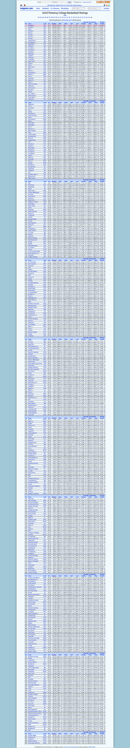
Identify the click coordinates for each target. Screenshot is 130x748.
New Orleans (31, 403)
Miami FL (30, 80)
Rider (29, 724)
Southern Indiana (33, 694)
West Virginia (32, 131)
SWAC (45, 493)
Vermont (30, 492)
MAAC (45, 371)
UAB (29, 267)
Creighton (31, 170)
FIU (29, 399)
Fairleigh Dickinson (33, 685)
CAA (44, 198)
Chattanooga (31, 615)
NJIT (29, 677)
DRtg (65, 23)
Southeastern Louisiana (34, 587)
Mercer (30, 392)
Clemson (30, 99)
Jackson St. (31, 692)
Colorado (30, 159)
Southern (30, 567)
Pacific (30, 242)
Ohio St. (30, 71)
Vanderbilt (31, 44)
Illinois (30, 33)
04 (43, 17)
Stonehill (30, 679)
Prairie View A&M (33, 577)
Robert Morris (32, 300)
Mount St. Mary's (33, 559)
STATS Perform (91, 747)
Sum (45, 247)
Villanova (30, 86)
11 (58, 17)
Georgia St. (31, 630)
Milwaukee (31, 550)
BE (45, 40)
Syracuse (30, 194)
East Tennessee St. (33, 346)
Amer (44, 115)
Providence (31, 153)
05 (45, 17)
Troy (29, 317)
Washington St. (32, 298)
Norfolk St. (31, 664)
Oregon (30, 221)
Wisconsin (31, 67)
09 (54, 17)
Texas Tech (31, 61)
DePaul (30, 217)
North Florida (32, 683)
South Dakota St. (33, 457)
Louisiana (31, 642)
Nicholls (30, 488)
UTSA (29, 688)
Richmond (31, 322)
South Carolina (32, 211)
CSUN (30, 373)
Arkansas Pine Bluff (33, 638)
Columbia (30, 401)
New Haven (31, 669)
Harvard (30, 321)
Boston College (32, 332)
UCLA (29, 76)
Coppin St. (31, 739)
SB (45, 311)
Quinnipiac (31, 450)
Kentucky (30, 78)
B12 (45, 27)
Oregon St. (31, 375)
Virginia (30, 55)
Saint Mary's (31, 72)
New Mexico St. (32, 382)
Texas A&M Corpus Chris (35, 363)
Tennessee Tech (32, 644)
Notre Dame (31, 206)
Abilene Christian (33, 506)
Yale (29, 183)
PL (45, 302)
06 (47, 17)
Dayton (30, 155)
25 (89, 17)
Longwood (31, 553)
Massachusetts (32, 411)
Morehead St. (32, 581)
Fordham (30, 336)
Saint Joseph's (32, 230)
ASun (44, 319)
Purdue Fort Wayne (33, 532)
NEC (44, 448)
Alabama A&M (32, 621)
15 (67, 17)
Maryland (30, 255)
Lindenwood (31, 548)
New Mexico (31, 113)
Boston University (33, 538)
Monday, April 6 (67, 20)
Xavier (30, 208)
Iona (29, 527)
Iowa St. (30, 36)
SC (45, 346)
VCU (29, 106)
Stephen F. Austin (33, 202)
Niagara (30, 686)
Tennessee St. (32, 398)
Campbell (30, 386)
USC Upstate (31, 617)
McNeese (30, 149)
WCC (44, 52)
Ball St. (30, 606)
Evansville (31, 636)
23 (84, 17)
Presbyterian (31, 551)
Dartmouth (31, 565)
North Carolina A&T (33, 594)
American (31, 498)
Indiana (30, 112)
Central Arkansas (33, 319)
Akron (30, 161)
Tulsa (29, 132)
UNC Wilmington (33, 245)
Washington (31, 125)
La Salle (30, 471)
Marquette (31, 187)
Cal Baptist (31, 228)
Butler (30, 189)
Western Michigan (33, 561)
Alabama (30, 46)
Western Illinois (32, 741)
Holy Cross (31, 673)
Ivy (45, 183)
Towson (30, 330)
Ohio (29, 474)
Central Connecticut (34, 627)
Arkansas (30, 57)
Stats (38, 8)
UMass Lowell (32, 651)
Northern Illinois (33, 681)
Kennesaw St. (32, 315)
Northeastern (32, 589)
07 (49, 17)
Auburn (30, 91)
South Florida (32, 115)
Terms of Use (67, 747)
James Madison (32, 446)
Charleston (31, 365)
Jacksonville (31, 604)
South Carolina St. (33, 723)
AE (45, 390)
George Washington (33, 192)
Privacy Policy (74, 747)
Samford (30, 440)
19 (76, 17)
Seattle (30, 244)
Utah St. (30, 74)
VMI (29, 730)
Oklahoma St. (32, 176)
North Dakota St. (33, 253)
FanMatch (45, 8)
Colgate (30, 515)
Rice (29, 465)
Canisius (30, 696)
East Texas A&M (32, 591)
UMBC (30, 390)
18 (74, 17)
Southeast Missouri (33, 478)
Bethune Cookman (33, 493)
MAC (44, 161)
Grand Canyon (32, 134)
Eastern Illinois (32, 662)
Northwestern (32, 136)
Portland (30, 429)
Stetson (30, 619)
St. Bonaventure (32, 292)
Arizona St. (31, 151)
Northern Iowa (32, 174)
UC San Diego (32, 262)
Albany (30, 658)
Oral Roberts (31, 634)
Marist (30, 420)
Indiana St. (31, 431)
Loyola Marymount (33, 348)
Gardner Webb (32, 735)
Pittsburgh (31, 215)
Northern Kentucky (33, 369)
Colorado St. (31, 196)
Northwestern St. (33, 579)
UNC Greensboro (33, 613)
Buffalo (30, 423)
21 (80, 17)
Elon (29, 476)
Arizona (30, 27)
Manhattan (31, 671)
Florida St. (31, 144)
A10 (45, 88)
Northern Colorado (33, 303)
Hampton (30, 557)
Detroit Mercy (32, 452)
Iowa (29, 65)
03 (41, 17)
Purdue (30, 38)
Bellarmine (31, 569)
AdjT (71, 23)
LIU (29, 448)
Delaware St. (31, 737)
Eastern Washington (33, 360)
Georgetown (31, 167)
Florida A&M (31, 628)
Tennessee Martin (33, 463)
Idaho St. (30, 525)
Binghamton (31, 728)
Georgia (30, 90)
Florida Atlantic (32, 271)
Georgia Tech (31, 356)
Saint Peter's (31, 521)
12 (60, 17)
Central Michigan (33, 555)
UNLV (29, 226)
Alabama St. (31, 647)
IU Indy (30, 646)
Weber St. (31, 421)
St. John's (30, 48)
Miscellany (65, 8)
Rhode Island (31, 288)
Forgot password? (86, 2)
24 (87, 17)
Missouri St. (31, 425)
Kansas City (31, 726)
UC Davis (30, 343)
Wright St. (31, 294)
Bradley (30, 281)
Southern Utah (32, 519)
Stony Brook (31, 473)
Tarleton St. (31, 455)
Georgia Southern (33, 482)
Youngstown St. (32, 442)
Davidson (30, 236)
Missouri (30, 129)
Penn (29, 328)
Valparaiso (31, 344)
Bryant (30, 721)
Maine (30, 707)
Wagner (30, 623)
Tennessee (31, 50)
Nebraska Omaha (33, 542)
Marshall (30, 435)
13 (63, 17)
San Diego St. (32, 119)
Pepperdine (31, 540)
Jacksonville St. (32, 433)
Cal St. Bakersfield (33, 668)
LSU (29, 142)
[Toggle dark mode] (104, 5)
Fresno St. (31, 277)
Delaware (31, 596)
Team (29, 23)
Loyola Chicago (32, 572)
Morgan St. (31, 717)
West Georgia (32, 625)
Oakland (30, 354)
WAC (44, 204)
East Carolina (32, 514)
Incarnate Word (32, 544)
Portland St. (31, 313)
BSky (44, 286)
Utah (29, 275)
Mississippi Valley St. (34, 743)
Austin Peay (31, 362)
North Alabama (32, 698)
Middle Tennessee (33, 367)
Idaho (29, 326)
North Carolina (32, 84)
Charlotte (31, 380)
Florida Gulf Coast (33, 504)
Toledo (30, 279)
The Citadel (31, 705)
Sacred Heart (32, 602)
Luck (77, 23)
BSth (44, 190)
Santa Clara (31, 95)
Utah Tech (31, 394)
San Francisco (32, 264)
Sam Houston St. (32, 240)
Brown (30, 592)
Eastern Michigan (33, 502)
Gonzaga (30, 52)
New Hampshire (32, 709)
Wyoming (30, 209)
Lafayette (31, 666)
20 (78, 17)
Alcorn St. (31, 704)
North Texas (31, 290)
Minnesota (31, 185)
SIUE (29, 531)
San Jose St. (31, 459)
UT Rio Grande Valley (34, 251)
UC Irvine (30, 232)
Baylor (30, 121)
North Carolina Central (34, 713)
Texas (29, 82)
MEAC (45, 407)
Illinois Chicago (32, 238)
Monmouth (31, 379)
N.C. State (31, 93)
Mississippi (31, 148)
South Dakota (32, 583)
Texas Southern (32, 640)
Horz (44, 294)
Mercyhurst (31, 585)
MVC (44, 157)
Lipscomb (31, 415)
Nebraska (30, 54)
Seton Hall (31, 123)
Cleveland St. (31, 649)
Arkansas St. (31, 311)
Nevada (30, 163)
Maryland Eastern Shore (35, 711)
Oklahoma (31, 104)
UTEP (29, 563)
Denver (30, 484)
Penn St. (30, 296)
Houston (30, 31)
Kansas (30, 63)
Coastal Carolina (33, 510)
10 (56, 17)
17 (71, 17)
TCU (29, 110)
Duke (29, 29)
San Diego (31, 467)
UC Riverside (31, 536)
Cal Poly (30, 444)
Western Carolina (33, 469)
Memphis (30, 285)
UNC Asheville (32, 500)
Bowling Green (32, 305)
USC (29, 172)
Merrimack (31, 371)
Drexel (30, 461)
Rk (26, 23)
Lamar (30, 490)
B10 (45, 25)
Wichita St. (31, 165)
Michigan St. (31, 42)
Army (29, 690)
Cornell (30, 350)
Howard (30, 407)
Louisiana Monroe (33, 715)
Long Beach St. (32, 480)
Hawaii (30, 234)
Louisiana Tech (32, 409)
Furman (30, 384)
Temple (30, 334)
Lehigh (30, 598)
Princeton (31, 523)
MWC (44, 74)
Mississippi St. (32, 223)
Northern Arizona (33, 656)
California (31, 168)
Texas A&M (31, 97)
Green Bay (31, 439)
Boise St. (30, 138)
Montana (30, 396)
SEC (45, 35)
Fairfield (30, 534)
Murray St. (31, 273)
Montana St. (31, 286)
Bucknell (30, 675)
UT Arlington (31, 324)
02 (38, 17)
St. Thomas (31, 247)
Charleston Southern (34, 486)
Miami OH (31, 200)
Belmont (30, 157)
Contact (106, 8)
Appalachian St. (32, 405)
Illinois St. (31, 213)
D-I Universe (55, 8)
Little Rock (31, 632)
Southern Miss (32, 454)
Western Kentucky (33, 352)
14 (65, 17)
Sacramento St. (32, 546)
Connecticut (31, 40)
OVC (45, 398)
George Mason (32, 219)
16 (69, 17)
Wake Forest (31, 178)
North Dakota (32, 570)
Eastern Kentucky (33, 608)
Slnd (45, 149)
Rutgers (30, 269)
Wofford (30, 517)
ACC (44, 29)
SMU (29, 117)
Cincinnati (31, 108)
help (65, 15)
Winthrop (30, 309)
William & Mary (32, 307)
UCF (29, 127)
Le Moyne (31, 611)
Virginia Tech (31, 140)
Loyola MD (31, 660)
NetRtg (54, 23)
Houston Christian (33, 600)
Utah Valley (31, 204)
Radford (30, 529)
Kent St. (30, 341)
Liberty (30, 249)
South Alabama (32, 413)
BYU (29, 69)
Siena (29, 377)
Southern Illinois (32, 257)
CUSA (44, 240)
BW (45, 232)
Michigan (30, 25)
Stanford (30, 146)
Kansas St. (31, 225)
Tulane (30, 437)
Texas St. (30, 508)
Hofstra (30, 198)
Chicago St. (31, 700)
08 (52, 17)
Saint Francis (32, 719)
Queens (30, 388)
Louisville (31, 59)
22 (82, 17)
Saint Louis (31, 88)
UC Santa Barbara (33, 283)
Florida (30, 35)
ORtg (59, 23)
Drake (30, 427)
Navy (29, 302)
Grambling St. (32, 609)
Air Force (31, 702)
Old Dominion (32, 512)
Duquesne (31, 266)
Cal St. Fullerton (32, 358)
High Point (31, 190)
